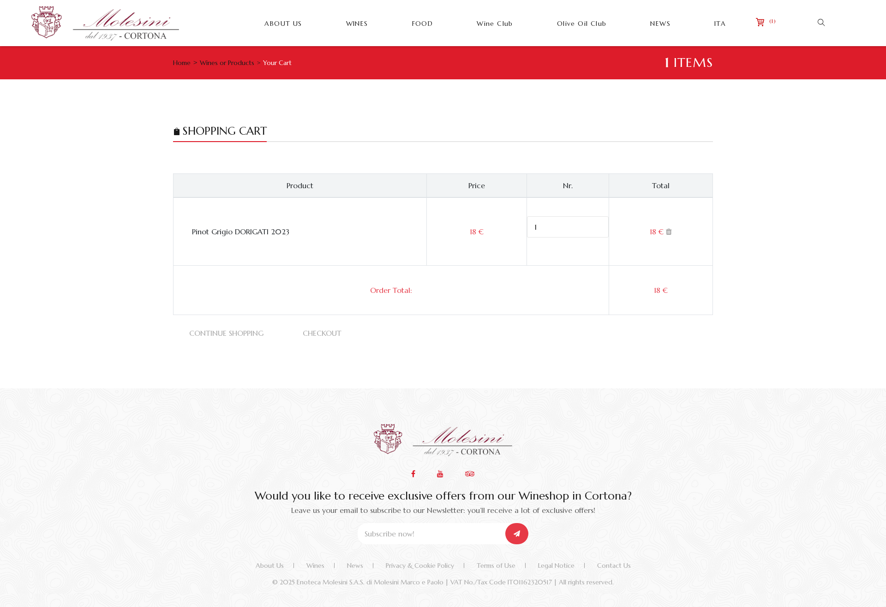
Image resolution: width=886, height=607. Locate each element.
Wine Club (495, 23)
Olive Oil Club (582, 23)
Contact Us (614, 565)
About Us (270, 565)
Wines (315, 565)
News (355, 565)
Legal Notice (556, 565)
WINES (357, 23)
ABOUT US (283, 23)
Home (182, 63)
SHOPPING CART (225, 131)
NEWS (660, 23)
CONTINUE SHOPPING (226, 333)
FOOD (422, 23)
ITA (720, 23)
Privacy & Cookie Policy (420, 565)
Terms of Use (496, 565)
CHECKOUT (322, 333)
